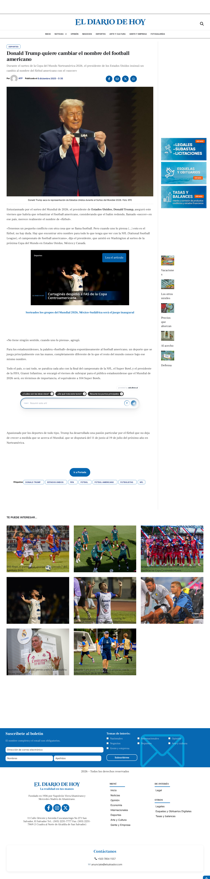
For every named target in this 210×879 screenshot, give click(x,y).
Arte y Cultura (119, 819)
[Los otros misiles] (167, 284)
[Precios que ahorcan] (167, 308)
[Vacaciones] (167, 261)
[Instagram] (57, 808)
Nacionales (116, 738)
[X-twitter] (65, 808)
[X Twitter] (125, 79)
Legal (159, 790)
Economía (116, 805)
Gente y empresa (119, 748)
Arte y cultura (179, 743)
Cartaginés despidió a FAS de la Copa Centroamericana (38, 618)
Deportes (146, 743)
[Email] (117, 79)
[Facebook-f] (48, 808)
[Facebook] (109, 79)
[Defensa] (167, 356)
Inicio (114, 790)
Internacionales (150, 738)
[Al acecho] (167, 336)
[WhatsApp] (133, 79)
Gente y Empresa (120, 824)
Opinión (176, 738)
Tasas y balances (165, 816)
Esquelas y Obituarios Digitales (173, 811)
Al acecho (167, 346)
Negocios (115, 743)
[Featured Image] (38, 571)
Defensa (166, 365)
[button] (202, 23)
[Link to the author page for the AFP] (14, 78)
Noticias (115, 795)
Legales (160, 806)
